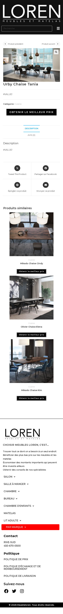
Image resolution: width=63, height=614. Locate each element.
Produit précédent (15, 44)
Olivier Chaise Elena (31, 326)
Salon (8, 476)
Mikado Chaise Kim (31, 390)
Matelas (10, 513)
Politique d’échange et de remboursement (22, 567)
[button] (58, 28)
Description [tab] (31, 128)
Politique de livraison (20, 576)
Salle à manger (14, 484)
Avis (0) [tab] (31, 135)
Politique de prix (16, 559)
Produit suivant (48, 44)
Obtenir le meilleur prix (31, 112)
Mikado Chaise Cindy (31, 263)
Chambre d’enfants (17, 506)
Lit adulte (11, 520)
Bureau (9, 498)
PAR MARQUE (14, 527)
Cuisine (18, 104)
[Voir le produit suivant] (58, 44)
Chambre (10, 491)
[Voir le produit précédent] (5, 44)
